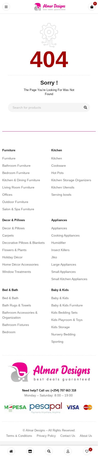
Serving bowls (61, 194)
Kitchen (56, 158)
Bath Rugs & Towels (16, 305)
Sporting (57, 341)
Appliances (59, 228)
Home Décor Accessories (20, 264)
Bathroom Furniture (16, 165)
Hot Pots (57, 173)
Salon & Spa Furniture (18, 209)
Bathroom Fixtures (15, 325)
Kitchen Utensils (62, 187)
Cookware (58, 165)
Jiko (54, 257)
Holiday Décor (12, 257)
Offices (7, 194)
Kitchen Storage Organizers (71, 180)
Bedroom (8, 332)
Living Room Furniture (18, 187)
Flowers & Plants (14, 250)
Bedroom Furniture (16, 173)
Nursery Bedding (63, 334)
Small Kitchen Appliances (69, 279)
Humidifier (58, 242)
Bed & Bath (10, 298)
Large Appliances (63, 264)
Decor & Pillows (13, 228)
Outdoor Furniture (15, 202)
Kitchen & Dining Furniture (21, 180)
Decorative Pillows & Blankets (23, 242)
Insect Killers (60, 250)
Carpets (8, 235)
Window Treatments (16, 272)
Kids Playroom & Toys (67, 320)
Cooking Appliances (65, 235)
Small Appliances (63, 272)
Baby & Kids (60, 298)
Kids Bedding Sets (64, 312)
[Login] (68, 451)
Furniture (8, 158)
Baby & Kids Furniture (67, 305)
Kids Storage (60, 327)
